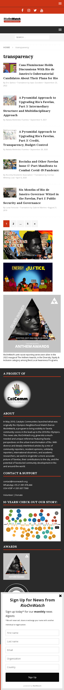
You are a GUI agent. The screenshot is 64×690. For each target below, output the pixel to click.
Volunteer (8, 494)
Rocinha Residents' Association (19, 175)
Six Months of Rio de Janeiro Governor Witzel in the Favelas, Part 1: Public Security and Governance (31, 196)
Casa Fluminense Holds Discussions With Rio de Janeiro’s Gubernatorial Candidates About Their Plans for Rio (30, 71)
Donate (19, 494)
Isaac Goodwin (36, 82)
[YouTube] (41, 10)
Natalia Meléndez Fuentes (17, 119)
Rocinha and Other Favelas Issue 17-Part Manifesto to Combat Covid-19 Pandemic (39, 166)
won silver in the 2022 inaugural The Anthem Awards (29, 356)
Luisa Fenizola (12, 207)
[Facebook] (22, 10)
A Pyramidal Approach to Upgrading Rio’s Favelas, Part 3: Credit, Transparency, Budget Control (29, 138)
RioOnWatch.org (26, 435)
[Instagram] (29, 10)
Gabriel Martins (39, 207)
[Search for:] (32, 37)
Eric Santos (10, 82)
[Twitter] (35, 10)
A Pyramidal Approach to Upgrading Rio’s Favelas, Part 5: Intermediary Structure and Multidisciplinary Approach (29, 106)
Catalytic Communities (27, 421)
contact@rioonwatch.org (15, 481)
